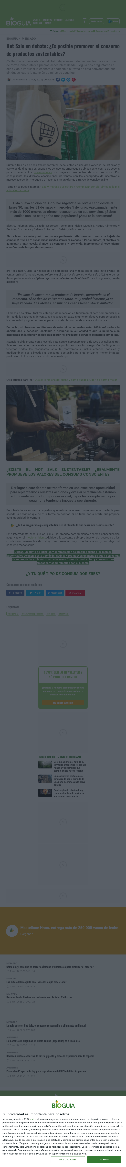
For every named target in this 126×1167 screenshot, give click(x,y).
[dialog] (63, 1131)
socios (33, 1119)
